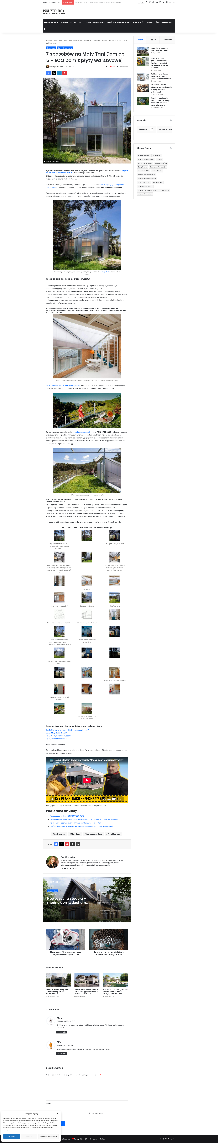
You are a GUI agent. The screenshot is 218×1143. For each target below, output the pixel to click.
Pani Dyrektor (54, 67)
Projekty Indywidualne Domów (148, 190)
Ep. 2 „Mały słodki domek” (56, 733)
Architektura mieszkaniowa (72, 40)
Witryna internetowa (96, 1113)
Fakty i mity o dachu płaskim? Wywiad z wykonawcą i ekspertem (75, 823)
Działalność (138, 22)
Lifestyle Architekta (94, 22)
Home (49, 40)
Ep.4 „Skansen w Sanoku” (56, 739)
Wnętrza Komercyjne (144, 194)
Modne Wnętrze (157, 171)
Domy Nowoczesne (65, 48)
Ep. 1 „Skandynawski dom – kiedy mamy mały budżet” (67, 730)
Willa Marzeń (165, 190)
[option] (87, 899)
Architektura (50, 22)
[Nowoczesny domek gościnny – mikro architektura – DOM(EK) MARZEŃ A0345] (115, 980)
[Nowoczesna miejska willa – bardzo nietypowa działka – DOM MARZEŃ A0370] (86, 980)
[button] (57, 1114)
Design (159, 159)
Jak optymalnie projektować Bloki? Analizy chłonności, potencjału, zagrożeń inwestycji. (85, 819)
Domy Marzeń (142, 167)
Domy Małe (88, 40)
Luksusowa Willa (143, 171)
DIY (80, 22)
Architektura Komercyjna (146, 159)
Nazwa (49, 1103)
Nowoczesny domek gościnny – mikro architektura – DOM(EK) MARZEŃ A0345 (115, 991)
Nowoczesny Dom (94, 834)
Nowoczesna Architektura (146, 175)
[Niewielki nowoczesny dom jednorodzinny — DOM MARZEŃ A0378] (58, 980)
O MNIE (150, 22)
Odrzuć (29, 1136)
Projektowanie (114, 834)
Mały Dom (75, 834)
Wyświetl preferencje (48, 1136)
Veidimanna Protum (64, 173)
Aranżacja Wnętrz (144, 155)
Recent (140, 40)
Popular (153, 40)
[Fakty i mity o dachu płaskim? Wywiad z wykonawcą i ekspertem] (143, 77)
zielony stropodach (82, 432)
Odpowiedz (61, 1032)
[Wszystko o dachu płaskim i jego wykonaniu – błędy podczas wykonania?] (143, 88)
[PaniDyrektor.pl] (54, 11)
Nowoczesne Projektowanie (147, 178)
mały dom (105, 272)
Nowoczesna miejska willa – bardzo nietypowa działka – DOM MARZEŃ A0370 (86, 991)
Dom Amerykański (161, 163)
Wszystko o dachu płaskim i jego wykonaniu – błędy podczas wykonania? (161, 88)
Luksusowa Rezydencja (158, 167)
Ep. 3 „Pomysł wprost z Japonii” (59, 736)
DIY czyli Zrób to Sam (145, 163)
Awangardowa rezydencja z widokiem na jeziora (70, 901)
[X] (67, 868)
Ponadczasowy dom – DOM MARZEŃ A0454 (67, 816)
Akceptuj (11, 1136)
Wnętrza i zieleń (68, 22)
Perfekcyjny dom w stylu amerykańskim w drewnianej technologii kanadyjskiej (81, 826)
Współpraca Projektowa (118, 22)
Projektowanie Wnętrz (145, 186)
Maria (59, 1018)
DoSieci (102, 1139)
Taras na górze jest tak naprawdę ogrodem (63, 385)
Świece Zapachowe (164, 22)
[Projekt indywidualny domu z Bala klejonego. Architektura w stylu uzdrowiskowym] (143, 101)
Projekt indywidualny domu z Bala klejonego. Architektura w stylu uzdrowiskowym (104, 2)
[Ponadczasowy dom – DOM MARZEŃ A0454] (143, 51)
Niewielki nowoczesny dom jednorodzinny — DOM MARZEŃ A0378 (57, 991)
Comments (167, 40)
